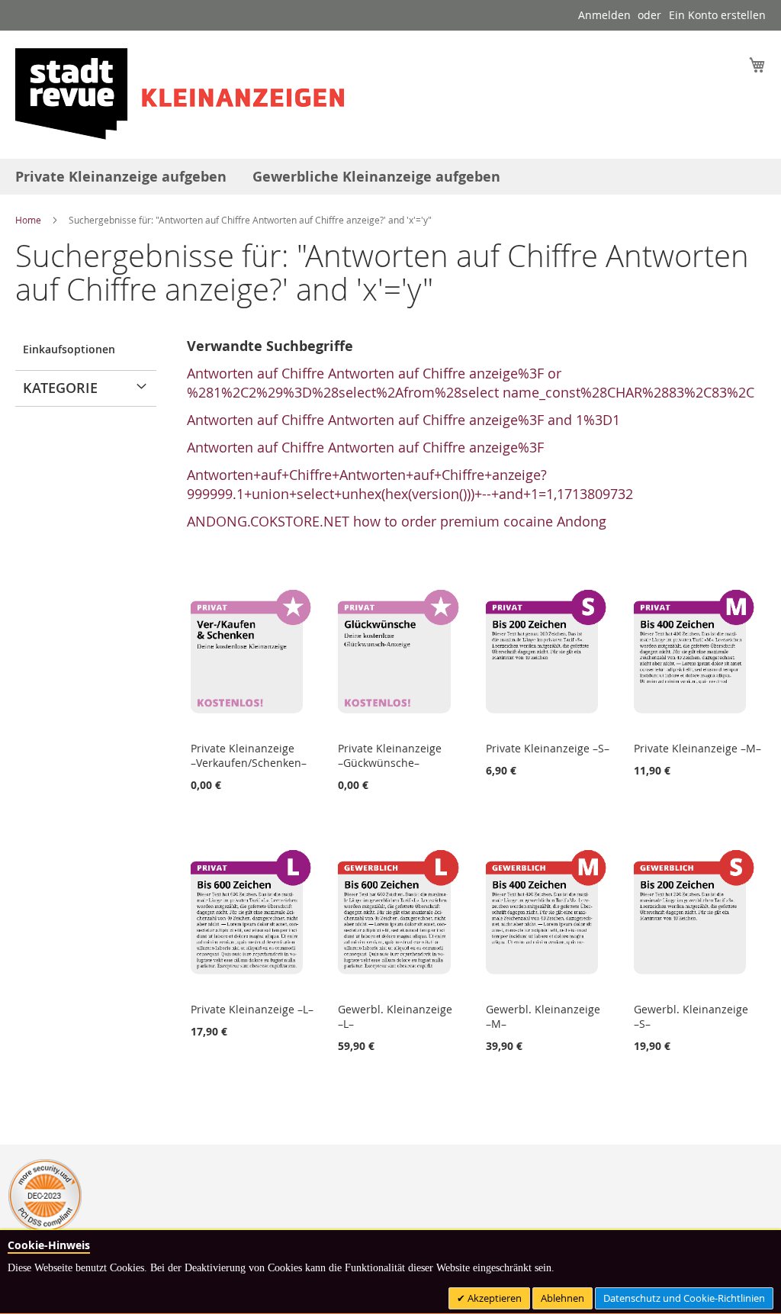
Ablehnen (562, 1298)
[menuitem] (121, 177)
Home (29, 220)
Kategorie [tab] (60, 387)
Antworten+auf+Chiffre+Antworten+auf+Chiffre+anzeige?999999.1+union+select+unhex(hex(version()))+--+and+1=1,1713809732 (410, 484)
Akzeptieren (493, 1298)
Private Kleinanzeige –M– (697, 748)
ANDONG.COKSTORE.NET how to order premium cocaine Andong (396, 521)
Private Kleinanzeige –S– (547, 748)
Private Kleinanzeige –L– (252, 1009)
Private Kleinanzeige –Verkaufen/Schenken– (249, 755)
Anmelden (604, 15)
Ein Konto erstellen (717, 15)
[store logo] (179, 94)
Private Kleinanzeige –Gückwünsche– (390, 755)
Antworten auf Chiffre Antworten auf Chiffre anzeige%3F (365, 447)
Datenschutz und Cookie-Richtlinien (684, 1298)
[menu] (390, 177)
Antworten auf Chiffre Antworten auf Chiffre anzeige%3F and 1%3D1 (403, 420)
